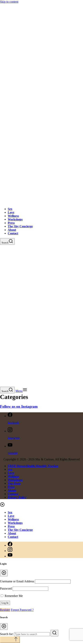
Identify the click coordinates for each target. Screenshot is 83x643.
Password (6, 588)
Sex (10, 209)
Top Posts (14, 483)
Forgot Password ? (22, 609)
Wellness (13, 215)
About (12, 229)
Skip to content (9, 1)
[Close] (4, 573)
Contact (13, 233)
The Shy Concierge (20, 226)
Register (5, 609)
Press (11, 222)
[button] (21, 391)
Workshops (15, 219)
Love (11, 212)
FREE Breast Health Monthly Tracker (33, 466)
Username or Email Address (17, 581)
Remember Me (13, 595)
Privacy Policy (17, 497)
